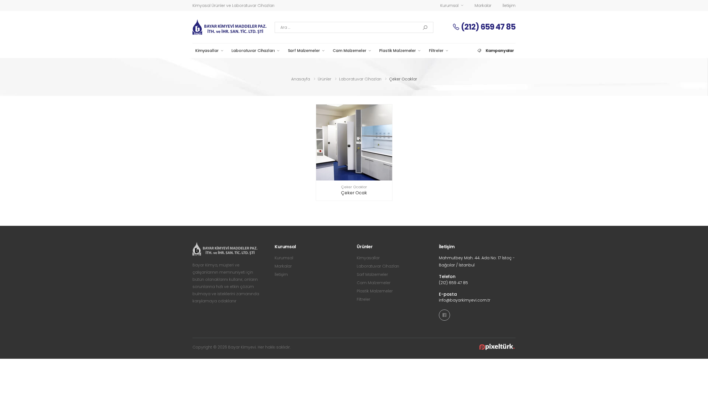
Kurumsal (449, 5)
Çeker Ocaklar (354, 187)
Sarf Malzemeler (304, 50)
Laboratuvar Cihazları (253, 50)
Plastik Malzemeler (397, 50)
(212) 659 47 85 (488, 27)
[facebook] (444, 315)
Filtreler (436, 50)
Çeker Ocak (354, 193)
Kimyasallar (206, 50)
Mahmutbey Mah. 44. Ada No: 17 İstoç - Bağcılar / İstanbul (477, 261)
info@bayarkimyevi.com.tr (464, 300)
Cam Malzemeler (349, 50)
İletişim (509, 5)
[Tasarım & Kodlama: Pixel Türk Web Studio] (497, 347)
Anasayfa (300, 79)
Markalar (483, 5)
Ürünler (324, 79)
